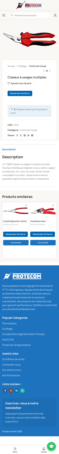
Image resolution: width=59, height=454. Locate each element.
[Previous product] (43, 70)
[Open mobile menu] (4, 15)
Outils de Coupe (37, 66)
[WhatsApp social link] (22, 390)
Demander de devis (20, 93)
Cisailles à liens (38, 221)
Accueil (11, 66)
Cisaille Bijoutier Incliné (14, 221)
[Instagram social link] (11, 390)
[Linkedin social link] (28, 135)
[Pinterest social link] (25, 135)
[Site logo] (29, 5)
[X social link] (21, 135)
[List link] (29, 323)
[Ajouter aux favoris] (26, 205)
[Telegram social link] (32, 135)
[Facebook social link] (17, 135)
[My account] (55, 15)
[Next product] (49, 70)
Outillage (22, 66)
